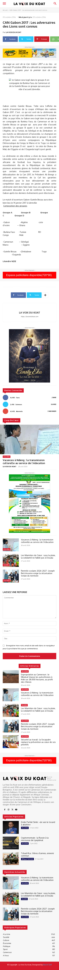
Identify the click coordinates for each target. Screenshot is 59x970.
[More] (45, 295)
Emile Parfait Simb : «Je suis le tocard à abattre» (38, 823)
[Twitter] (12, 810)
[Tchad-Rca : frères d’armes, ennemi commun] (11, 858)
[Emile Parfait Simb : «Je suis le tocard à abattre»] (11, 827)
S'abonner (52, 411)
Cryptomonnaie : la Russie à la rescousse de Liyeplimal (35, 839)
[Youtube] (16, 810)
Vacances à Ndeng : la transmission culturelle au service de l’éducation (24, 462)
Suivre (53, 404)
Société (6, 565)
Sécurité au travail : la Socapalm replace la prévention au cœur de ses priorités (38, 742)
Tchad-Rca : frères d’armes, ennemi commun (37, 854)
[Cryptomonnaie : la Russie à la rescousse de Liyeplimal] (11, 843)
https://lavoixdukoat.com (29, 316)
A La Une (7, 457)
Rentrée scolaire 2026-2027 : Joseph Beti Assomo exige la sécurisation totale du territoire (38, 573)
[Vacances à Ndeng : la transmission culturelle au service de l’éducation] (29, 439)
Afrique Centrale (27, 859)
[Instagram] (8, 810)
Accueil (5, 10)
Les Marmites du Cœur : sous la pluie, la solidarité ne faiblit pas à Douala (38, 556)
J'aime (54, 397)
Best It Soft (47, 965)
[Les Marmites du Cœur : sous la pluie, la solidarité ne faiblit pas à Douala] (11, 560)
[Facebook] (5, 810)
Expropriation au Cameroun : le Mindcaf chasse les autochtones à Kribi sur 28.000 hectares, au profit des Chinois (37, 678)
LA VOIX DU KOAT (13, 32)
